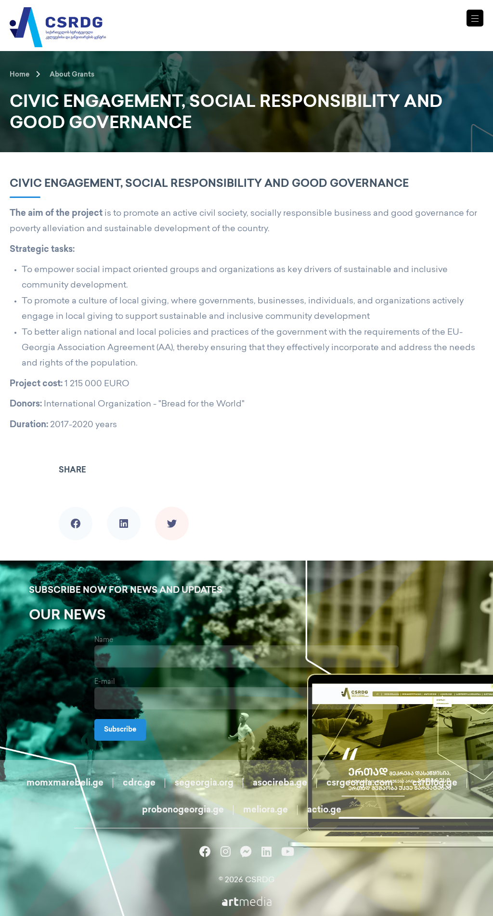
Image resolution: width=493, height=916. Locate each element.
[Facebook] (75, 510)
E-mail (104, 682)
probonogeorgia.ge (183, 810)
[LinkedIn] (124, 510)
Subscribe (120, 729)
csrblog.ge (434, 783)
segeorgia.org (204, 783)
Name (103, 640)
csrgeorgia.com (359, 783)
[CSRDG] (58, 16)
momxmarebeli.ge (65, 783)
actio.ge (324, 810)
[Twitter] (172, 510)
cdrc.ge (139, 783)
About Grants (72, 75)
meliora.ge (265, 810)
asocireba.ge (280, 783)
